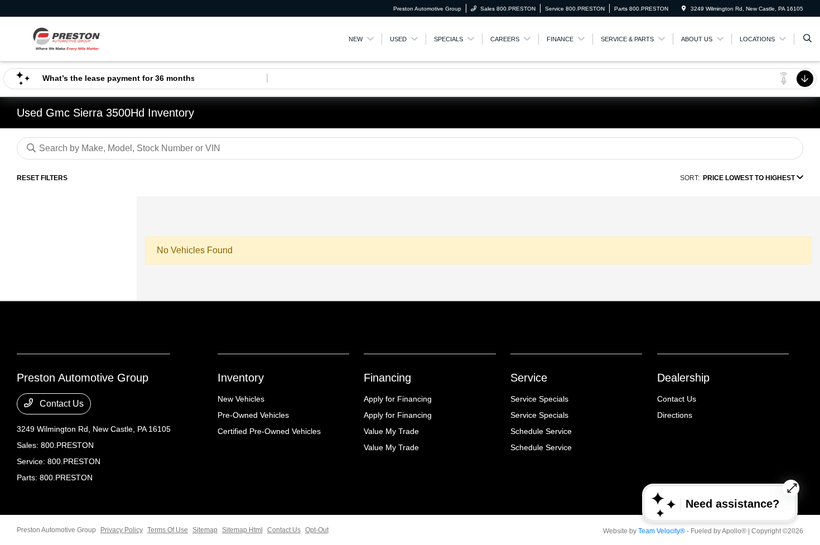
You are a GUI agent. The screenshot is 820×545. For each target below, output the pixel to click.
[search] (807, 39)
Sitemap (205, 530)
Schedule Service (541, 431)
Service (528, 378)
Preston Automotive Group (56, 530)
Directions (674, 415)
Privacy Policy (121, 530)
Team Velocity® (661, 531)
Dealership (683, 378)
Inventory (241, 378)
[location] (684, 9)
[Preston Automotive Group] (67, 38)
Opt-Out (317, 530)
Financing (387, 378)
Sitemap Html (242, 530)
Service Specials (539, 398)
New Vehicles (241, 398)
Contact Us (60, 403)
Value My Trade (391, 431)
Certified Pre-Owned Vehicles (269, 431)
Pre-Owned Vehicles (253, 415)
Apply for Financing (398, 398)
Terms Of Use (167, 530)
